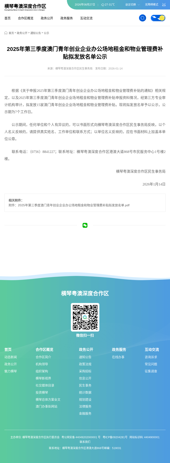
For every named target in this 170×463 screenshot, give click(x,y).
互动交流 (86, 18)
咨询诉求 (151, 357)
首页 (7, 18)
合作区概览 (25, 18)
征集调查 (151, 371)
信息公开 (85, 378)
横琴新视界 (43, 378)
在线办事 (118, 357)
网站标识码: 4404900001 (144, 437)
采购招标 (85, 371)
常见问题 (151, 364)
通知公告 (35, 33)
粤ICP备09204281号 (115, 437)
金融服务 (85, 413)
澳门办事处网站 (46, 406)
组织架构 (42, 371)
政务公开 (47, 18)
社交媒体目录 (45, 385)
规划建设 (85, 399)
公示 (46, 33)
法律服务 (85, 406)
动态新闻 (10, 357)
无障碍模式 (151, 4)
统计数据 (85, 392)
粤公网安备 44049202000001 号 (81, 437)
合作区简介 (43, 357)
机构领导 (42, 364)
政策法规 (85, 364)
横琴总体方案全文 (48, 399)
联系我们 (85, 442)
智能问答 (164, 4)
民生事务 (85, 385)
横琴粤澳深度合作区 (25, 6)
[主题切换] (158, 17)
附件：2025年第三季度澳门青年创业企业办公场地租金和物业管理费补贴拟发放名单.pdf (69, 205)
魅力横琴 (10, 371)
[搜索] (142, 17)
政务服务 (66, 18)
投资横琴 (42, 392)
